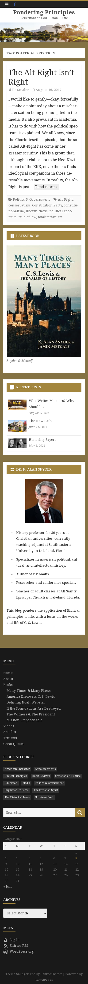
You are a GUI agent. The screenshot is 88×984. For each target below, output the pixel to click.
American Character (17, 769)
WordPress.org (22, 951)
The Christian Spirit (46, 790)
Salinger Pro (25, 974)
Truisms (10, 738)
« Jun (7, 886)
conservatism (19, 205)
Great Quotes (13, 744)
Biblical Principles (16, 776)
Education (11, 783)
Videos (8, 726)
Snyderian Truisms (17, 790)
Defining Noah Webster (26, 702)
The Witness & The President (31, 714)
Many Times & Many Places (29, 690)
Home (8, 673)
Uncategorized (44, 797)
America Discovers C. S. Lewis (31, 696)
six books (41, 574)
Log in (15, 940)
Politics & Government (31, 199)
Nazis (43, 211)
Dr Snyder (20, 90)
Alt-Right (65, 199)
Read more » (46, 187)
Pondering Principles (44, 12)
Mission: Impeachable (24, 720)
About (8, 679)
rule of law (27, 217)
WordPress (44, 980)
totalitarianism (50, 217)
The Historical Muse (17, 797)
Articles (9, 732)
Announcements (45, 769)
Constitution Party (47, 205)
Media (26, 783)
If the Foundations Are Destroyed (34, 708)
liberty (31, 211)
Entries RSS (19, 945)
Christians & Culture (67, 776)
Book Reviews (41, 776)
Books (8, 685)
